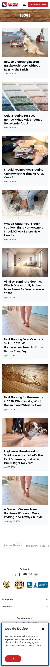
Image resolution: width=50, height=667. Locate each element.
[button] (24, 5)
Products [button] (7, 606)
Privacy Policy (33, 645)
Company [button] (7, 599)
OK (13, 658)
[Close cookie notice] (42, 628)
